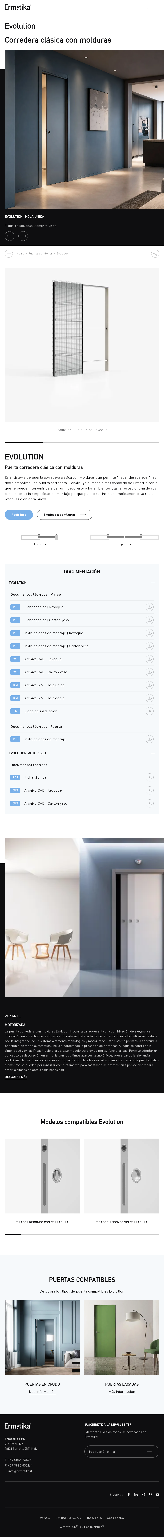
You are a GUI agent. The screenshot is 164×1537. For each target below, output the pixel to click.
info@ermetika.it (20, 1471)
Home (21, 253)
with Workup (69, 1526)
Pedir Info (18, 515)
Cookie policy (115, 1517)
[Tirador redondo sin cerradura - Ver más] (121, 1176)
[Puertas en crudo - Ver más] (42, 1337)
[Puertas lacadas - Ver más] (121, 1337)
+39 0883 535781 (20, 1460)
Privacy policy (94, 1517)
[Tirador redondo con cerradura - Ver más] (42, 1176)
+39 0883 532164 (20, 1465)
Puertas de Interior (41, 253)
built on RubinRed (92, 1526)
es (146, 8)
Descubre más (16, 1077)
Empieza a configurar (59, 515)
